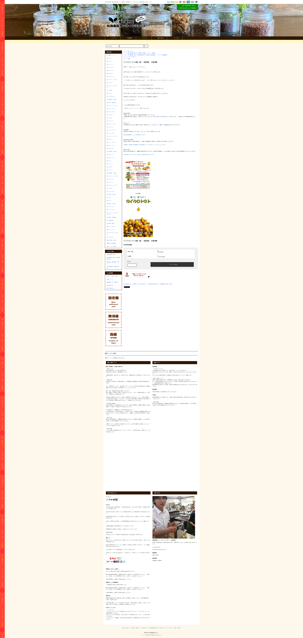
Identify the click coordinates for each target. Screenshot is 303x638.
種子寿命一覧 (110, 285)
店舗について (110, 279)
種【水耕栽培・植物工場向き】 (113, 267)
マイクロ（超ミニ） (132, 56)
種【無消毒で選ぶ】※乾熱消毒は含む (136, 55)
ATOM (179, 627)
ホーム (125, 51)
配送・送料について (137, 627)
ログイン (145, 38)
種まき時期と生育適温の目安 (160, 116)
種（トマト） (131, 51)
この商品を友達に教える (153, 284)
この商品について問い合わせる (139, 284)
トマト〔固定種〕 (152, 53)
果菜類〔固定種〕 (142, 53)
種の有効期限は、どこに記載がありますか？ (135, 134)
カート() (176, 38)
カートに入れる (173, 264)
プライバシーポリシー (168, 627)
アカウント (114, 38)
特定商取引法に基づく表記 (166, 284)
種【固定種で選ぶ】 (132, 53)
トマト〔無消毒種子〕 (163, 55)
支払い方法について (127, 627)
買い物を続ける (127, 284)
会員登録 (129, 38)
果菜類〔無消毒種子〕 (152, 55)
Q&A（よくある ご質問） (112, 276)
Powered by (143, 635)
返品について (146, 627)
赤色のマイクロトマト (130, 108)
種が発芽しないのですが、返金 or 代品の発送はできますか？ (139, 154)
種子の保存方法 (110, 288)
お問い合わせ (160, 38)
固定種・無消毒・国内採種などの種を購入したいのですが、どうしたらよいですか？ (145, 144)
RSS (175, 627)
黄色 (129, 58)
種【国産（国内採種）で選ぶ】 (113, 262)
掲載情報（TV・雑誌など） (113, 282)
